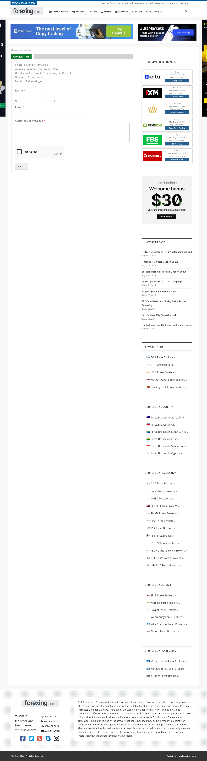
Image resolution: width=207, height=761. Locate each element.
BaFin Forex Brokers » (164, 491)
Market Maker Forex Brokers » (169, 379)
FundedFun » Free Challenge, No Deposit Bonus (167, 325)
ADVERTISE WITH (52, 730)
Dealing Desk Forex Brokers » (168, 387)
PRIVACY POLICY (25, 720)
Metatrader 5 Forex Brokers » (168, 668)
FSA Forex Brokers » (163, 528)
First (17, 101)
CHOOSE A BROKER (26, 730)
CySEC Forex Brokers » (164, 498)
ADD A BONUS (51, 721)
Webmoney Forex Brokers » (167, 617)
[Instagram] (56, 739)
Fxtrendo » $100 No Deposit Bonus (160, 262)
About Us (174, 3)
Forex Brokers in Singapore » (168, 446)
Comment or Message (30, 120)
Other (108, 11)
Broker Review (60, 11)
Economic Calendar (130, 11)
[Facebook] (22, 739)
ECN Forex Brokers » (163, 357)
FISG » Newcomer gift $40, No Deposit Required (167, 252)
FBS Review (177, 143)
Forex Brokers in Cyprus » (166, 453)
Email (19, 107)
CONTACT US (50, 716)
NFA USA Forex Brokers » (166, 565)
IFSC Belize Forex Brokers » (167, 558)
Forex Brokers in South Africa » (169, 432)
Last (53, 101)
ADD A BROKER (51, 726)
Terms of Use (108, 3)
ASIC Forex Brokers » (163, 483)
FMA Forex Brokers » (163, 521)
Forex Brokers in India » (165, 439)
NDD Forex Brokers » (163, 372)
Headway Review (177, 112)
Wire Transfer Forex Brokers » (169, 624)
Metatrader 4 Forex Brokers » (168, 661)
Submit (21, 166)
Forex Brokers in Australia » (167, 417)
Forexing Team (189, 756)
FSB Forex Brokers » (163, 535)
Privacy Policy (187, 3)
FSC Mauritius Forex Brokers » (169, 550)
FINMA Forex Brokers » (164, 513)
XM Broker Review (177, 96)
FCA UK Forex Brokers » (165, 506)
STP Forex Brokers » (163, 365)
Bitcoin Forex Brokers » (165, 631)
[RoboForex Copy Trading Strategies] (72, 30)
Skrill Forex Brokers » (163, 595)
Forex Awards (154, 11)
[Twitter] (31, 739)
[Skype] (48, 739)
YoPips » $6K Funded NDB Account (160, 291)
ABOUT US (22, 716)
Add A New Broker (139, 3)
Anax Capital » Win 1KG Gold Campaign (162, 281)
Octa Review (177, 80)
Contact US (122, 3)
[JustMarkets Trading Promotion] (167, 31)
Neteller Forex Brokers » (165, 603)
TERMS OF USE (23, 725)
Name (20, 90)
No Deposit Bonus (86, 11)
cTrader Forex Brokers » (165, 676)
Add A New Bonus (158, 3)
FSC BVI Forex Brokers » (165, 543)
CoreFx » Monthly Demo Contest (159, 315)
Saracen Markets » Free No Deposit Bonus (164, 271)
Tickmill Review (177, 159)
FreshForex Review (177, 128)
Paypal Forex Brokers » (164, 610)
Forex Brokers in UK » (164, 424)
